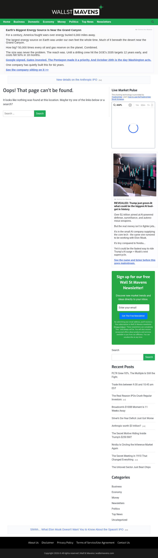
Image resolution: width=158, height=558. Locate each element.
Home (6, 21)
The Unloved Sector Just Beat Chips (131, 467)
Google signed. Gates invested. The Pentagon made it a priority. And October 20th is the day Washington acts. (78, 60)
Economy (48, 21)
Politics (73, 21)
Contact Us (124, 542)
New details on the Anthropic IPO (79, 79)
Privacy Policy (119, 327)
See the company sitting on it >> (27, 69)
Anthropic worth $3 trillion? (128, 425)
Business (19, 21)
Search (115, 350)
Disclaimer (48, 542)
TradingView (117, 97)
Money (62, 21)
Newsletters (104, 21)
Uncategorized (119, 519)
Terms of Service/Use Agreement (95, 542)
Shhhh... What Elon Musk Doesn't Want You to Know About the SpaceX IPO (79, 529)
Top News (88, 21)
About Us (33, 542)
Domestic (34, 21)
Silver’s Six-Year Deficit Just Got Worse (133, 418)
